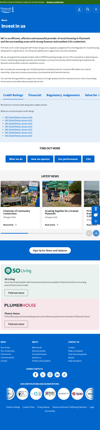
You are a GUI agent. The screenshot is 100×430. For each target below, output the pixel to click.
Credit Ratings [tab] (13, 95)
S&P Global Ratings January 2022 (18, 129)
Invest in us (36, 357)
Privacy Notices (43, 407)
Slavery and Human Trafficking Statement (69, 407)
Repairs (71, 357)
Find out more (16, 292)
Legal (91, 407)
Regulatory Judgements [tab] (63, 95)
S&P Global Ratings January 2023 (18, 126)
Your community (7, 351)
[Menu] (96, 9)
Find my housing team (77, 354)
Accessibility (50, 411)
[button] (96, 209)
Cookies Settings (13, 407)
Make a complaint (75, 351)
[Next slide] (96, 233)
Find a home (6, 354)
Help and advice (74, 360)
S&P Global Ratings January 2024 (18, 123)
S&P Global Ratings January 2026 (18, 117)
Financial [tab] (34, 95)
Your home (5, 347)
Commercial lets (7, 357)
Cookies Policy (29, 407)
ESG (88, 159)
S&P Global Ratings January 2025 (18, 120)
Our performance (68, 159)
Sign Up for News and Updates (50, 250)
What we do (16, 159)
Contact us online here (55, 2)
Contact (4, 360)
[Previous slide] (89, 233)
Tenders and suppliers (41, 360)
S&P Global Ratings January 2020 (18, 135)
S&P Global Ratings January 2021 (18, 132)
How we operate (40, 159)
